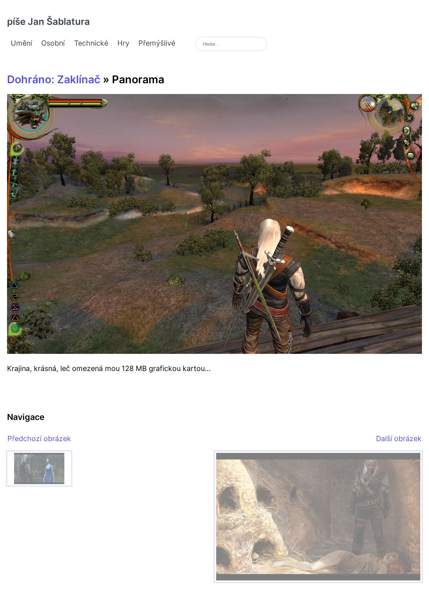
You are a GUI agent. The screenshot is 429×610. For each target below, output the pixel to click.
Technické (91, 43)
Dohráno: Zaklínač (53, 79)
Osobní (53, 43)
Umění (21, 43)
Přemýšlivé (156, 43)
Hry (123, 43)
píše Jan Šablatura (48, 21)
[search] (231, 44)
